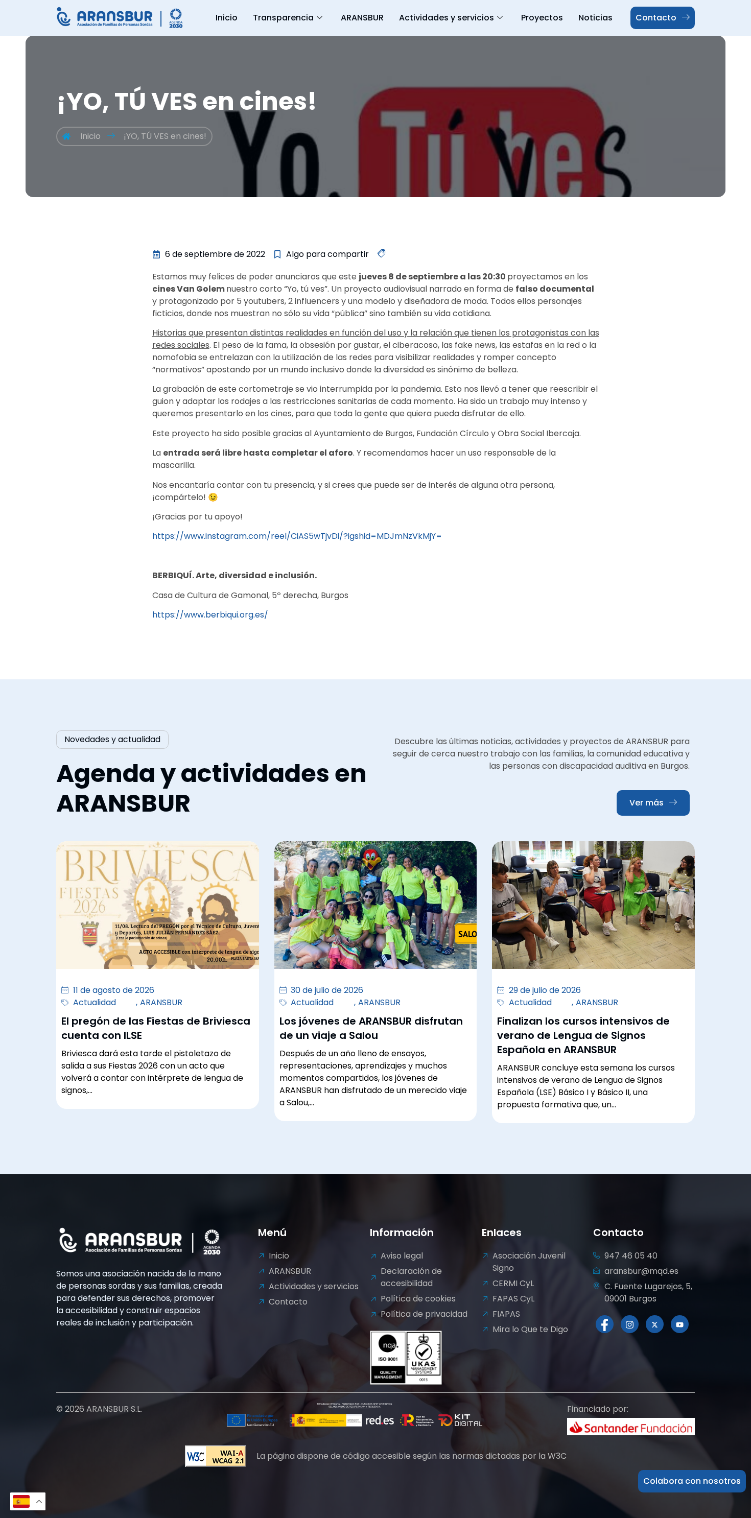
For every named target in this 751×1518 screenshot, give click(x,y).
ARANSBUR (362, 17)
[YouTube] (680, 1324)
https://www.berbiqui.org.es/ (210, 615)
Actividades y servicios (446, 17)
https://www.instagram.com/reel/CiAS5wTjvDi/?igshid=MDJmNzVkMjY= (297, 536)
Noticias (595, 17)
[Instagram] (630, 1324)
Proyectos (542, 17)
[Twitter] (655, 1324)
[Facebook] (605, 1324)
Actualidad (94, 1002)
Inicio (227, 17)
